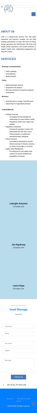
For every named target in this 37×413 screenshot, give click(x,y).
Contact (18, 401)
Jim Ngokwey (18, 244)
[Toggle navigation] (33, 14)
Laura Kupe (18, 285)
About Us (10, 399)
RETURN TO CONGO (23, 399)
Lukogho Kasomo (18, 203)
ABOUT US (8, 31)
